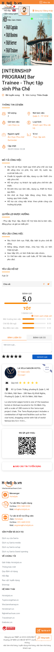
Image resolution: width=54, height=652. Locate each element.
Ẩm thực (12, 136)
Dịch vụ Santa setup (11, 547)
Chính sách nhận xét (42, 315)
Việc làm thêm (14, 19)
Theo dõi (25, 371)
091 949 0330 (23, 506)
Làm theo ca (13, 124)
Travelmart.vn (8, 617)
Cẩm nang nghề (11, 13)
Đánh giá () (39, 337)
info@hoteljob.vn (22, 509)
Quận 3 (36, 116)
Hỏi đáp (7, 10)
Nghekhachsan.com (11, 613)
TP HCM (44, 116)
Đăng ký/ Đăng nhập (43, 10)
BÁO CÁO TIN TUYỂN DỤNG (28, 466)
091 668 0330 (23, 522)
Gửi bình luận (42, 357)
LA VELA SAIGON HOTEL (29, 368)
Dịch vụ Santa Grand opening (15, 551)
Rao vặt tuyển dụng (11, 580)
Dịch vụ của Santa (10, 538)
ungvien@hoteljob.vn (23, 525)
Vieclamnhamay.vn (10, 604)
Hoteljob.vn (7, 595)
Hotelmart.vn (8, 608)
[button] (21, 62)
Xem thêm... (20, 420)
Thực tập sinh (39, 136)
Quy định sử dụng (10, 571)
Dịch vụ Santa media (11, 542)
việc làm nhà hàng (10, 645)
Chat (22, 375)
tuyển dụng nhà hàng (27, 645)
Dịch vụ (7, 16)
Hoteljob (14, 496)
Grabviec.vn (7, 622)
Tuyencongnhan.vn (10, 599)
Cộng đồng (9, 7)
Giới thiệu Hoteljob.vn (12, 562)
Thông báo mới (9, 566)
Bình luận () (14, 337)
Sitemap (5, 584)
